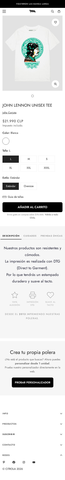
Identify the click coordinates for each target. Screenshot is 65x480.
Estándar (12, 187)
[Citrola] (32, 11)
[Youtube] (33, 462)
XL (14, 169)
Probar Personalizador (32, 382)
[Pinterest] (3, 462)
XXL (32, 169)
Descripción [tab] (11, 235)
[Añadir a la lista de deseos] (55, 22)
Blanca (5, 141)
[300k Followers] (13, 462)
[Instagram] (23, 462)
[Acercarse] (55, 84)
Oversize (30, 187)
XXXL (49, 169)
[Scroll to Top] (59, 462)
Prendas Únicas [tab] (51, 235)
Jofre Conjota (9, 113)
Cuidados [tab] (30, 235)
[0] (59, 11)
